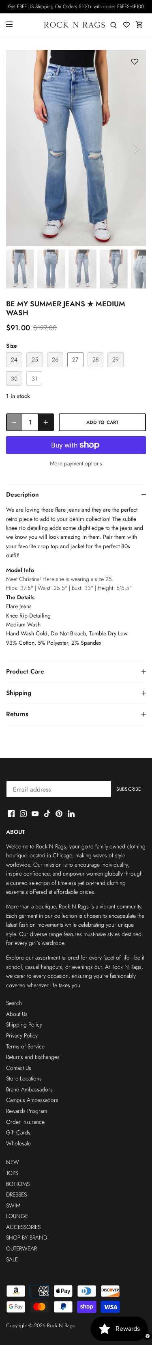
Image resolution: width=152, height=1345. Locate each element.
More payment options (76, 463)
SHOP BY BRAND (26, 1237)
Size (11, 345)
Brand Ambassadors (29, 1089)
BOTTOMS (18, 1184)
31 (34, 378)
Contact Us (18, 1068)
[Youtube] (35, 813)
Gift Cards (18, 1132)
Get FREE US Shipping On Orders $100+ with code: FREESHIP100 (76, 6)
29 (115, 359)
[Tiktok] (47, 813)
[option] (76, 148)
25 (35, 359)
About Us (17, 1014)
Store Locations (24, 1078)
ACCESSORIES (23, 1227)
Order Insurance (25, 1122)
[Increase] (46, 422)
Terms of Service (25, 1046)
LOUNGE (17, 1216)
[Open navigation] (9, 24)
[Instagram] (23, 813)
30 (14, 378)
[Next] (136, 148)
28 (95, 359)
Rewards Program (26, 1111)
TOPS (12, 1173)
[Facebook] (11, 813)
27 (75, 359)
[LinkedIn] (71, 813)
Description (22, 494)
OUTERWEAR (21, 1248)
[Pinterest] (59, 813)
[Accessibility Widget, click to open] (147, 1336)
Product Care (25, 671)
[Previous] (16, 148)
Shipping (18, 693)
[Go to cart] (139, 24)
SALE (12, 1259)
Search (14, 1003)
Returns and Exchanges (33, 1057)
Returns (17, 714)
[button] (135, 62)
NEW (12, 1162)
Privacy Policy (22, 1035)
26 (55, 359)
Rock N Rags (61, 1325)
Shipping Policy (24, 1024)
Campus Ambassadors (32, 1100)
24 (14, 359)
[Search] (113, 24)
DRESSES (16, 1194)
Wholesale (18, 1143)
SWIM (13, 1205)
